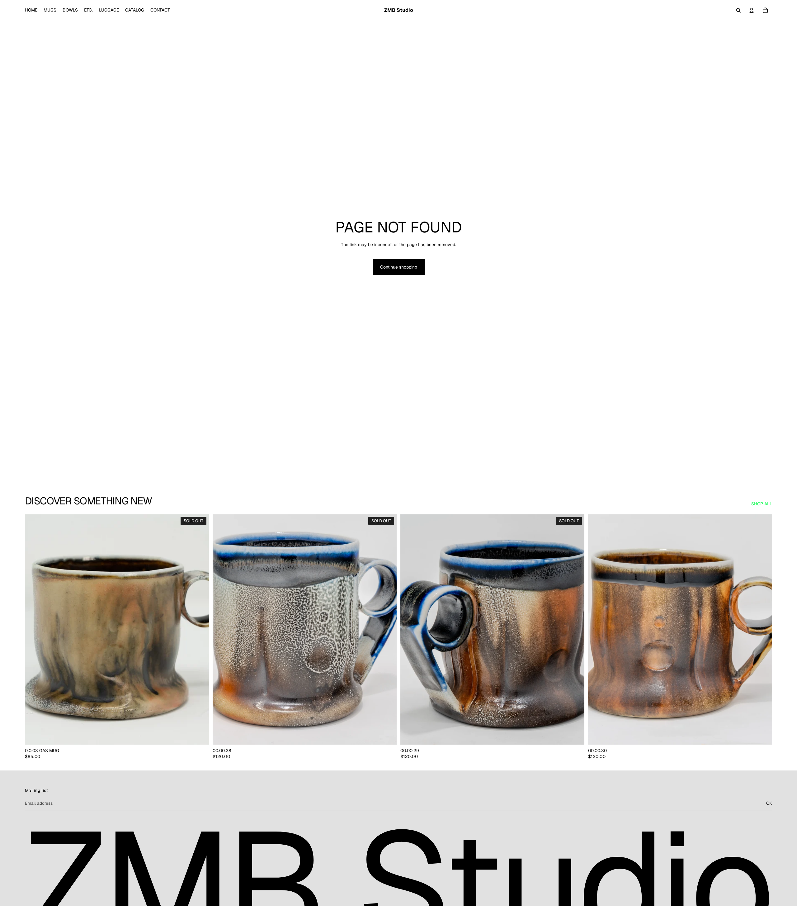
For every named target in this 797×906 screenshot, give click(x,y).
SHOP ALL (761, 504)
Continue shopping (398, 267)
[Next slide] (387, 630)
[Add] (762, 735)
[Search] (738, 10)
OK (769, 803)
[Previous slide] (222, 630)
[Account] (751, 10)
